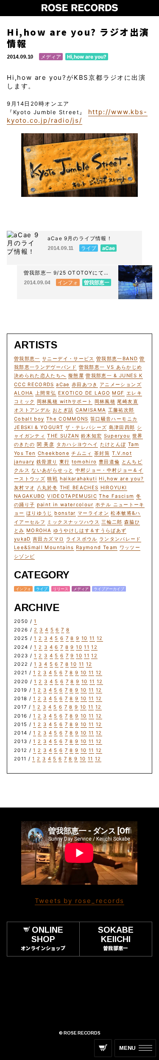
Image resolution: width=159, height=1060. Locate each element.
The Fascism (116, 496)
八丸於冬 (47, 488)
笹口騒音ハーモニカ (113, 419)
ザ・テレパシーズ (86, 427)
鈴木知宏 (91, 436)
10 (84, 638)
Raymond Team (96, 547)
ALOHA (23, 393)
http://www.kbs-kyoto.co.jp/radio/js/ (77, 116)
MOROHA (38, 530)
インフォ (23, 588)
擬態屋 (76, 376)
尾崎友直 (127, 401)
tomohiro (84, 462)
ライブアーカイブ (109, 588)
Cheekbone (54, 453)
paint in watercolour (65, 505)
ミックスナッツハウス (73, 522)
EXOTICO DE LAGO (84, 393)
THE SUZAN (63, 436)
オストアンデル (32, 410)
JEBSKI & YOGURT (38, 427)
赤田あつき (85, 384)
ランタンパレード (120, 539)
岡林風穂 (105, 401)
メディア (51, 56)
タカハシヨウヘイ (77, 444)
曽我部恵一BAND (117, 359)
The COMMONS (67, 419)
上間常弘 (45, 393)
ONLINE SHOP (43, 938)
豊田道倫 (109, 462)
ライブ (41, 588)
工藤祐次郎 (121, 410)
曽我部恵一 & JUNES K (114, 376)
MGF (118, 393)
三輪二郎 (111, 522)
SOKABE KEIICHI (116, 938)
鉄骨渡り (46, 462)
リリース (60, 588)
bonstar (64, 513)
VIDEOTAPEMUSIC (72, 496)
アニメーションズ (121, 384)
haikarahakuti (79, 479)
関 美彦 (45, 444)
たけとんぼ (113, 444)
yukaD (22, 539)
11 (92, 638)
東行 (64, 462)
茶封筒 (102, 453)
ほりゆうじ (39, 513)
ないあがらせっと (52, 470)
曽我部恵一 (27, 359)
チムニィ (81, 453)
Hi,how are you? (86, 56)
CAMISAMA (90, 410)
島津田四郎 (122, 427)
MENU (127, 1048)
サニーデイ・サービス (68, 359)
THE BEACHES (79, 488)
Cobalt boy (29, 419)
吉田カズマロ (48, 539)
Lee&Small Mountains (44, 547)
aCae (63, 384)
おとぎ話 (63, 410)
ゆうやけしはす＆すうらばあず (90, 530)
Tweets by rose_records (80, 901)
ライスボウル (82, 539)
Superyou (117, 436)
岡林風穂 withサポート (65, 401)
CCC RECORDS (34, 384)
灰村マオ (24, 488)
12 (100, 638)
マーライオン (93, 513)
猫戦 (52, 479)
